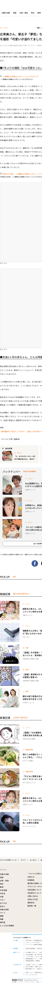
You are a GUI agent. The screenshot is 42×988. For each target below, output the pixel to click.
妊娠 (14, 12)
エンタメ (27, 637)
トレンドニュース (30, 826)
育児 (32, 12)
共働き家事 (4, 909)
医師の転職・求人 (30, 969)
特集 (2, 919)
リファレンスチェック (31, 974)
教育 (2, 887)
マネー (2, 900)
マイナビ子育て (30, 956)
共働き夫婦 (6, 12)
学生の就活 (28, 940)
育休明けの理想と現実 (31, 659)
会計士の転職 (29, 966)
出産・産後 (23, 12)
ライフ (23, 860)
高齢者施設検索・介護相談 (33, 961)
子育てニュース (29, 702)
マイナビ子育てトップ (8, 860)
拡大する (3, 263)
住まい (2, 906)
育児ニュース (30, 490)
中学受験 (3, 890)
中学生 (2, 893)
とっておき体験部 (7, 925)
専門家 (2, 922)
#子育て (25, 45)
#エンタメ (3, 45)
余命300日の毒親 (29, 739)
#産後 (15, 45)
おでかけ (3, 903)
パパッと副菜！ (29, 761)
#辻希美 (10, 45)
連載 (2, 916)
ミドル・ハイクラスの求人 (33, 942)
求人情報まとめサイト (31, 952)
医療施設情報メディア (31, 959)
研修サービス (29, 972)
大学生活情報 (29, 954)
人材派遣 (28, 964)
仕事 (2, 896)
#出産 (20, 45)
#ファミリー (32, 45)
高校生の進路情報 (30, 948)
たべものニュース (30, 782)
